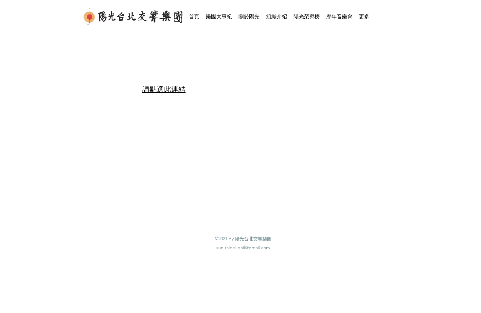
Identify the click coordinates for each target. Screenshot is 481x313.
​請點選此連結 (164, 89)
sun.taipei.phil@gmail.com (243, 247)
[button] (249, 16)
